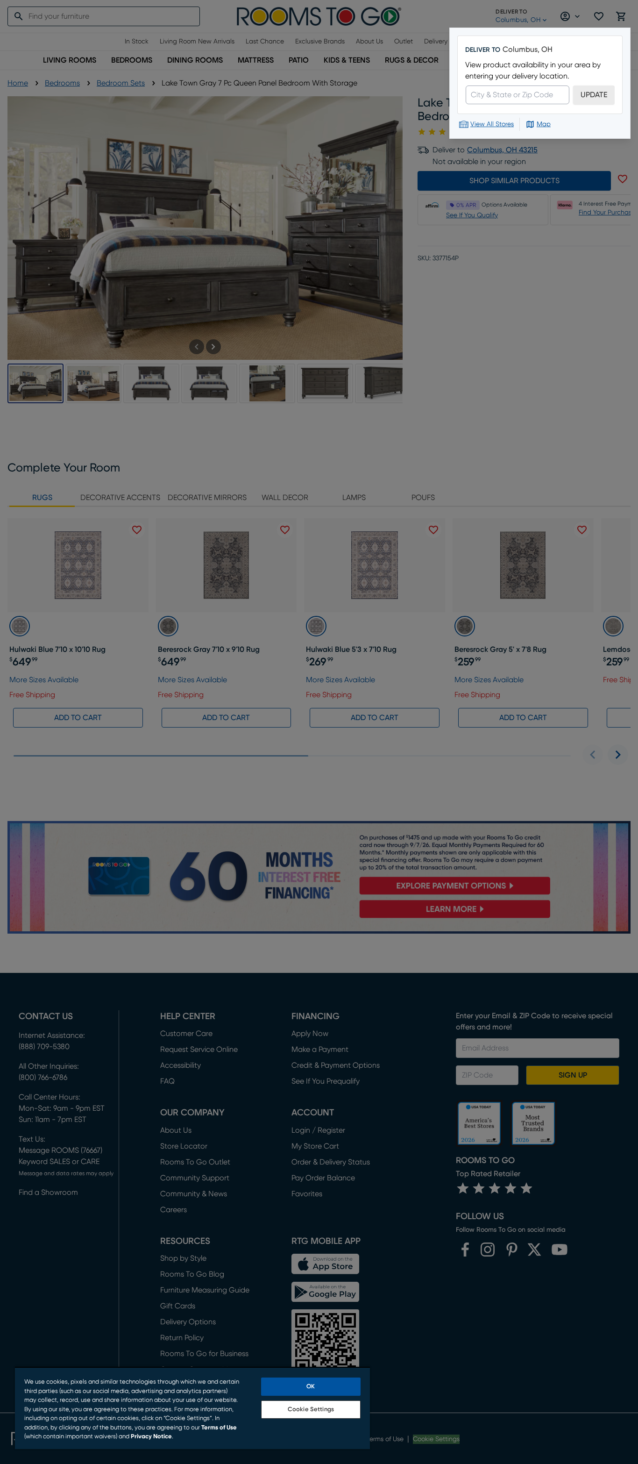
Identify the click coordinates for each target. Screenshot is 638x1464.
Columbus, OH (528, 49)
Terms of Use (219, 1428)
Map (544, 124)
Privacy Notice (151, 1437)
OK (310, 1387)
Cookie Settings (311, 1410)
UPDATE (594, 95)
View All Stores (492, 124)
